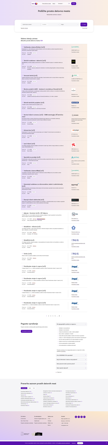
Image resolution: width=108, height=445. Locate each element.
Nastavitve (74, 443)
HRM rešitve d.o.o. (75, 149)
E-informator (23, 418)
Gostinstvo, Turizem (46, 392)
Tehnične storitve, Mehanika (25, 393)
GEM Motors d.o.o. (75, 203)
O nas (49, 418)
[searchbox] (69, 24)
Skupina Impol (74, 270)
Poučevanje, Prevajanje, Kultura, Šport (72, 404)
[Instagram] (81, 417)
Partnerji (49, 420)
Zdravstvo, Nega (46, 396)
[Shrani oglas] (22, 47)
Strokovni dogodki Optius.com (40, 418)
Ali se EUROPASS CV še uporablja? (65, 355)
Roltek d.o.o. (73, 105)
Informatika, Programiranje (70, 392)
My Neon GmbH (74, 66)
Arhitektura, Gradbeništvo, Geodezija (49, 401)
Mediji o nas (50, 423)
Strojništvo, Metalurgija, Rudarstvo (27, 398)
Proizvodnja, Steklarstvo (25, 391)
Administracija (23, 403)
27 (59, 316)
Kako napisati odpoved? (62, 368)
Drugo (44, 394)
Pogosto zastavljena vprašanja (27, 423)
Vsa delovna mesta (75, 52)
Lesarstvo (67, 394)
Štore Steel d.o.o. (74, 218)
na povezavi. (63, 351)
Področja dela (24, 388)
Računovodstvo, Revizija (47, 404)
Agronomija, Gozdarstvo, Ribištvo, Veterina (73, 401)
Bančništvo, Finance (46, 406)
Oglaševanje (36, 420)
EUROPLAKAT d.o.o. (75, 50)
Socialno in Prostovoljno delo (71, 406)
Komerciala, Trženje (24, 405)
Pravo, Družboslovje (69, 396)
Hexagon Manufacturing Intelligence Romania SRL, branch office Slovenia (78, 120)
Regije (30, 388)
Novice (49, 425)
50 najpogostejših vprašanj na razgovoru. (66, 324)
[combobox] (50, 24)
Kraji (34, 388)
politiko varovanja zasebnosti (64, 443)
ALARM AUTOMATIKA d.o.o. (77, 78)
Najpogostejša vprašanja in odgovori (54, 14)
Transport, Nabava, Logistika (26, 396)
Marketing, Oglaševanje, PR (48, 399)
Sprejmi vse (80, 443)
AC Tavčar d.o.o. (74, 134)
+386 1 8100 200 (64, 423)
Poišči (84, 24)
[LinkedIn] (76, 417)
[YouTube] (84, 417)
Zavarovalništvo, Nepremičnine (71, 399)
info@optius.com (64, 425)
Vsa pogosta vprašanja (26, 331)
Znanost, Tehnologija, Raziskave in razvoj (50, 403)
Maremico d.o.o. (74, 94)
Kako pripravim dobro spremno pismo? (66, 363)
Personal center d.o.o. (75, 232)
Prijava (73, 3)
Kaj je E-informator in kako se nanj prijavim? (67, 359)
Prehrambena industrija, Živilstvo (26, 400)
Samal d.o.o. (73, 187)
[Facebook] (79, 417)
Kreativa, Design (68, 403)
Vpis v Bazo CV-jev (24, 420)
